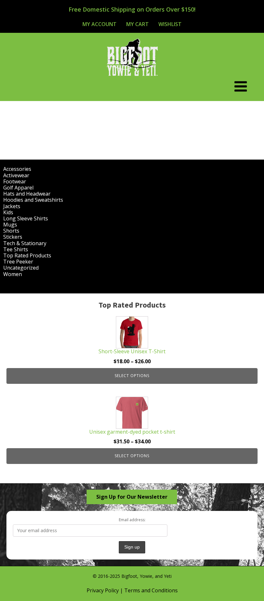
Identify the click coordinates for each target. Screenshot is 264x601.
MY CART (137, 24)
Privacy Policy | (105, 590)
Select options (132, 375)
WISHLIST (170, 24)
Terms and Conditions (151, 590)
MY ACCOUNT (99, 24)
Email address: (132, 519)
